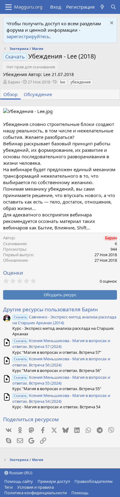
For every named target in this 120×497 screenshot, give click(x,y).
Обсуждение (38, 94)
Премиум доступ (54, 481)
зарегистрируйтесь (28, 36)
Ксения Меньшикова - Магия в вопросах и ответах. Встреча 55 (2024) (61, 380)
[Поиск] (113, 7)
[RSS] (93, 492)
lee (62, 82)
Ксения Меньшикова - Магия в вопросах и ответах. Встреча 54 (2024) (61, 398)
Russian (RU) (20, 472)
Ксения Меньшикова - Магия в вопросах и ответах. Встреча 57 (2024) (61, 343)
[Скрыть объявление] (111, 23)
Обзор (10, 94)
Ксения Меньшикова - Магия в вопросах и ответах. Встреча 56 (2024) (61, 361)
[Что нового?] (102, 7)
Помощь (80, 492)
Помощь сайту (18, 481)
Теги (8, 487)
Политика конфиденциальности (35, 492)
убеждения (80, 82)
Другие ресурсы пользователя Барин (50, 309)
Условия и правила (35, 487)
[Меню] (8, 7)
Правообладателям (93, 481)
